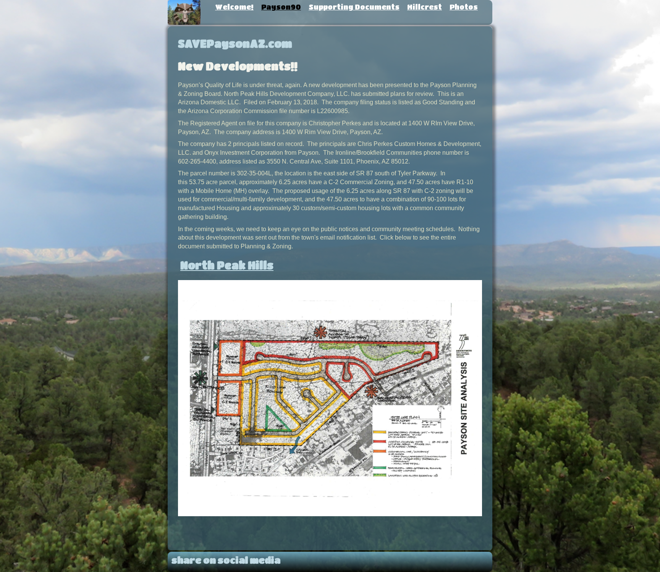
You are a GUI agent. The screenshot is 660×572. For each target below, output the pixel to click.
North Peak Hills (226, 265)
